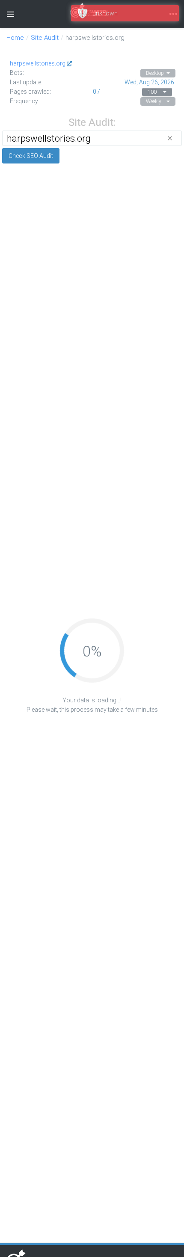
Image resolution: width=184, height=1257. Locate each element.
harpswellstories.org (37, 63)
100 (152, 92)
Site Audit (45, 38)
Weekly (153, 101)
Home (15, 38)
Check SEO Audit (31, 155)
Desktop (155, 73)
